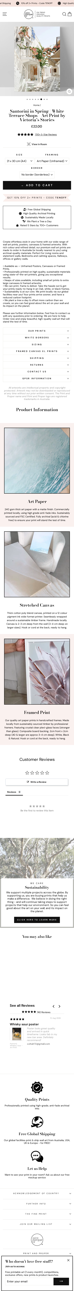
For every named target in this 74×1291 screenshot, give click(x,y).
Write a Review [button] (38, 782)
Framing (52, 155)
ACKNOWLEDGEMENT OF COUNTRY (36, 1193)
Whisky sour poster (24, 1024)
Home (36, 105)
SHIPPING (37, 358)
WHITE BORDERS (37, 337)
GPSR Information (37, 378)
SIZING (37, 344)
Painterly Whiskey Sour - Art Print (16, 1046)
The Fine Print (36, 1214)
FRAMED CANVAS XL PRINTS (37, 351)
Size (19, 155)
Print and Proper (36, 1253)
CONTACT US (37, 371)
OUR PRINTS (37, 331)
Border (37, 168)
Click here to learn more (37, 920)
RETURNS (37, 365)
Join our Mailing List (36, 1224)
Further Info (36, 1203)
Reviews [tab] (11, 792)
